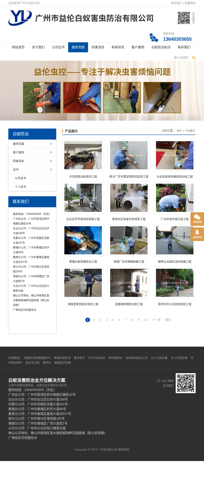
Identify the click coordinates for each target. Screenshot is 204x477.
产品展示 (71, 131)
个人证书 (20, 186)
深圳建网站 (115, 357)
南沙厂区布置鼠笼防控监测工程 (128, 176)
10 (145, 319)
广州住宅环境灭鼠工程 (175, 219)
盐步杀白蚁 (32, 362)
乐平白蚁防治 (96, 357)
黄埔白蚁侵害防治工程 (83, 261)
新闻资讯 (118, 47)
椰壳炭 (47, 362)
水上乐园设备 (159, 357)
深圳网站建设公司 (136, 357)
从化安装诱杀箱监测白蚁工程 (175, 176)
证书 (16, 169)
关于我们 (38, 47)
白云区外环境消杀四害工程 (83, 219)
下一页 (156, 319)
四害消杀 (98, 47)
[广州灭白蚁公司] (80, 15)
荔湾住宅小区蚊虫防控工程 (174, 304)
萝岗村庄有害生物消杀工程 (129, 219)
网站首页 (18, 47)
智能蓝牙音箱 (62, 362)
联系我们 (176, 3)
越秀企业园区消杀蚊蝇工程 (174, 261)
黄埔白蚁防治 (62, 357)
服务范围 (78, 47)
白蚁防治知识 (161, 47)
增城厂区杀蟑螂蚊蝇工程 (129, 261)
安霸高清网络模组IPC (37, 357)
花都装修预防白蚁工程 (129, 304)
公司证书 (58, 47)
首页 (179, 130)
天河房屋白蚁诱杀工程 (83, 176)
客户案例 (137, 47)
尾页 (168, 319)
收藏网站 (190, 3)
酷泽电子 (79, 357)
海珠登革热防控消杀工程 (83, 304)
